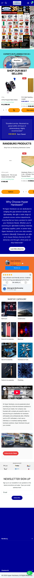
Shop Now (17, 60)
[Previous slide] (6, 282)
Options (10, 192)
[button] (6, 108)
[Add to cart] (14, 110)
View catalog (2, 3)
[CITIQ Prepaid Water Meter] (10, 85)
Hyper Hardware (16, 261)
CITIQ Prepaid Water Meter (9, 100)
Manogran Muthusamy (10, 288)
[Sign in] (28, 3)
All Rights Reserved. (26, 575)
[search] (6, 3)
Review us (17, 268)
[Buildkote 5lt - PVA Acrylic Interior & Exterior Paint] (10, 161)
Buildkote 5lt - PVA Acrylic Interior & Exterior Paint (9, 176)
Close (17, 538)
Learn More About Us (17, 249)
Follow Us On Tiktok (11, 453)
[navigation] (14, 66)
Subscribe (17, 497)
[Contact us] (30, 573)
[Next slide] (25, 282)
